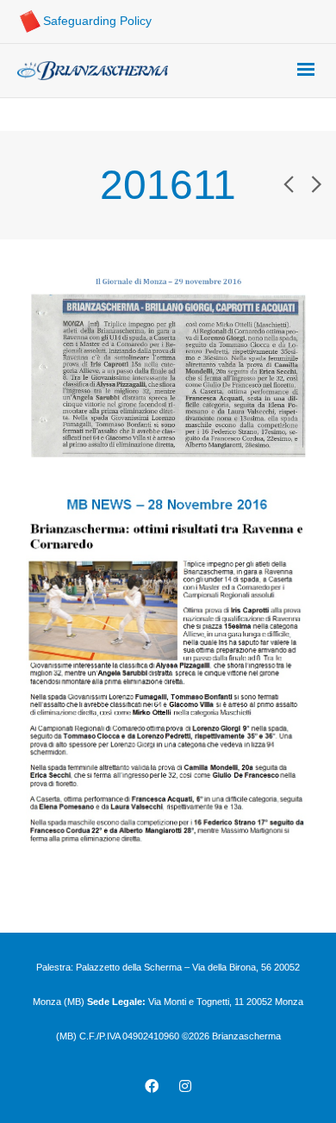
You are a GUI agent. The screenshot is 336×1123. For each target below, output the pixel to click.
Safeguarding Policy (97, 21)
